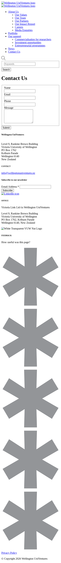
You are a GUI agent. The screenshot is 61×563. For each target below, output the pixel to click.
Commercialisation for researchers (33, 39)
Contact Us (14, 51)
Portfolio (12, 33)
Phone (7, 101)
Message (8, 107)
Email (7, 94)
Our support (14, 36)
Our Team (20, 17)
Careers (19, 27)
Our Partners (21, 20)
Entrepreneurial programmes (30, 45)
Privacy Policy (9, 552)
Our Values (21, 14)
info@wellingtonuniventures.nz (18, 173)
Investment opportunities (28, 42)
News (11, 48)
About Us (13, 11)
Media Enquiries (24, 30)
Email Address (10, 186)
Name (7, 87)
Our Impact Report (25, 24)
